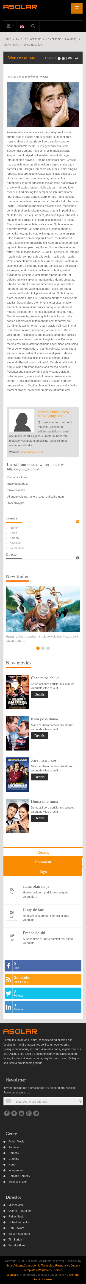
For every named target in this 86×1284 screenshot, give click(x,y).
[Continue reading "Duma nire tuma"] (17, 816)
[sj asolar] (20, 6)
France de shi (34, 932)
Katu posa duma (44, 719)
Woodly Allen (16, 1245)
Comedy (13, 1153)
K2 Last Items (33, 39)
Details (39, 694)
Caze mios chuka (45, 677)
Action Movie (16, 1141)
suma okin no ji (36, 886)
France (14, 528)
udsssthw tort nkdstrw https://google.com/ (53, 414)
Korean (14, 538)
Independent (16, 1170)
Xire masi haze (43, 760)
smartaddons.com (32, 452)
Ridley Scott (15, 1216)
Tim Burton (15, 1239)
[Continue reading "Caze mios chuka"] (17, 692)
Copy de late (33, 909)
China (13, 533)
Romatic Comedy (19, 1176)
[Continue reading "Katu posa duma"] (17, 733)
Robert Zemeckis (19, 1222)
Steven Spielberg (19, 1233)
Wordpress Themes (50, 1270)
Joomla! (12, 1274)
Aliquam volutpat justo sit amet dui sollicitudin (35, 496)
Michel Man (15, 1205)
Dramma (13, 1158)
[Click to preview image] (43, 104)
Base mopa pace (17, 483)
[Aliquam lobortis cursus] (43, 609)
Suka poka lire (16, 490)
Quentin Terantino (19, 1210)
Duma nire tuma (17, 477)
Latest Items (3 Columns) (61, 39)
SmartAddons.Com (18, 1265)
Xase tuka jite (15, 503)
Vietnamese (17, 548)
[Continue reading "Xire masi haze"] (17, 774)
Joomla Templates (42, 1265)
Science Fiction (18, 1181)
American (16, 543)
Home (7, 39)
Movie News (11, 44)
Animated (14, 1147)
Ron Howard (16, 1228)
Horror (12, 1164)
